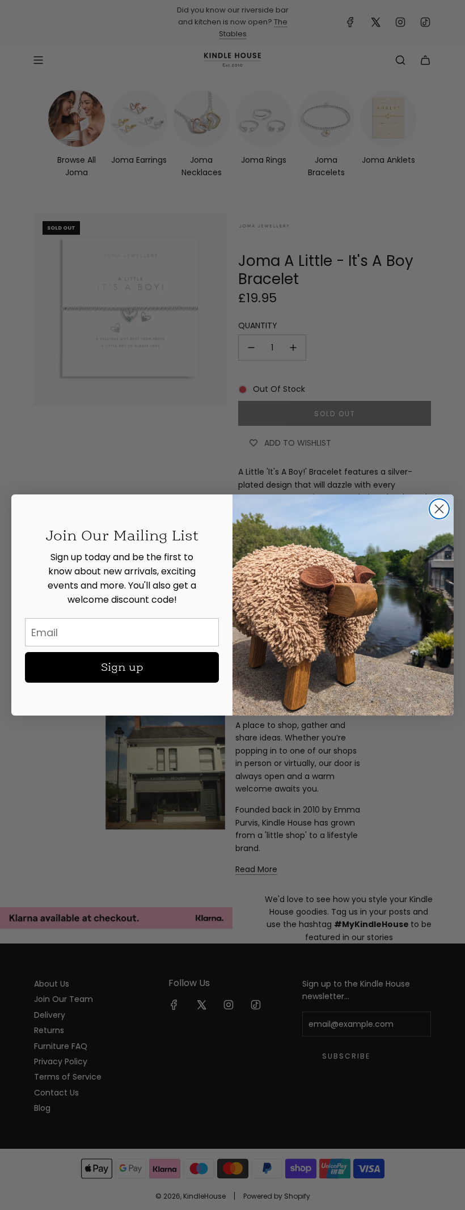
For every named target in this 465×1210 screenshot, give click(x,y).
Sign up (122, 667)
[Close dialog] (439, 509)
